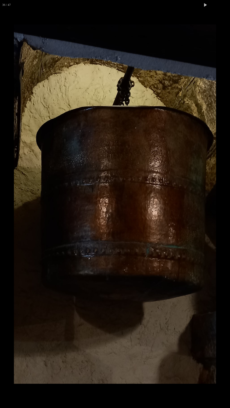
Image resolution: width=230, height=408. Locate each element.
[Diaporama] (205, 5)
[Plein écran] (215, 5)
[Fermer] (225, 5)
